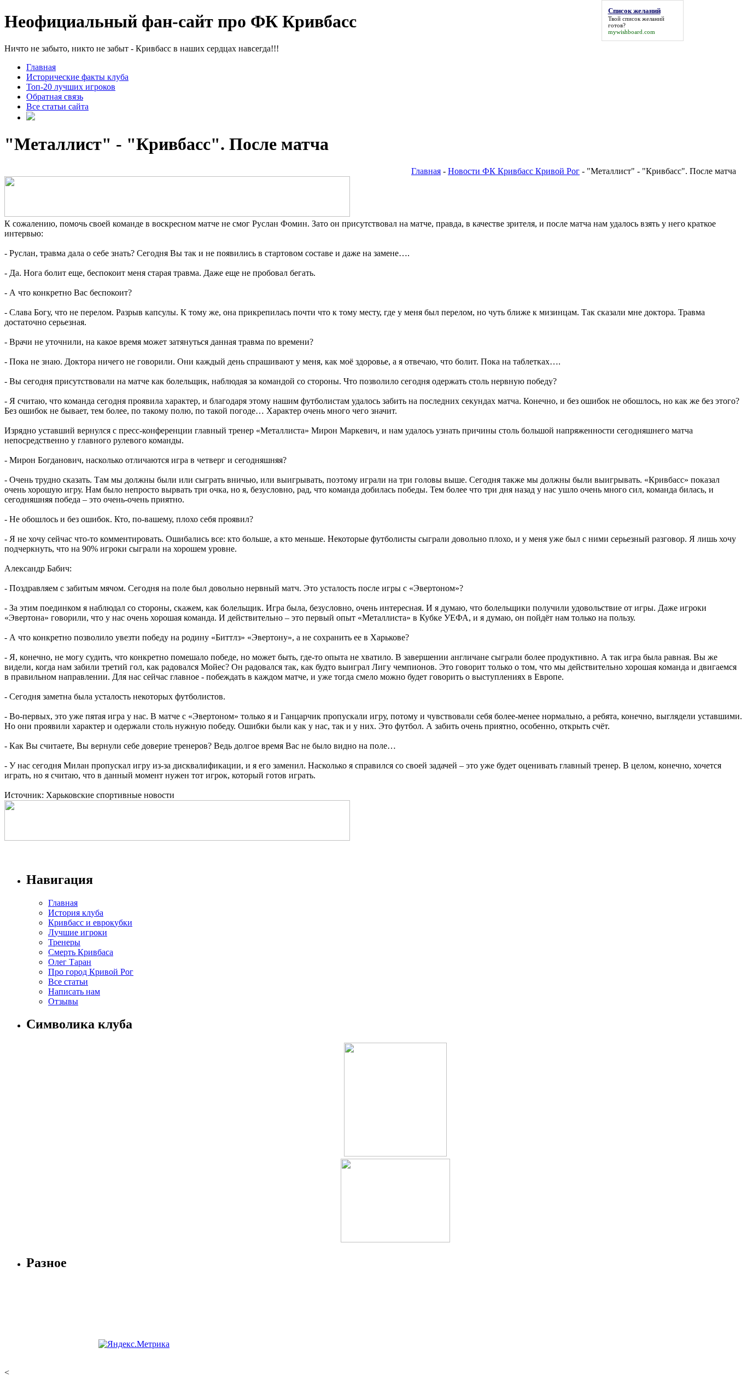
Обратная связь (54, 96)
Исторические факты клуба (77, 77)
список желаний (643, 18)
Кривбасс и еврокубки (90, 922)
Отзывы (63, 1001)
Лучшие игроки (77, 932)
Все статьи (68, 981)
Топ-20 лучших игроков (70, 86)
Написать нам (74, 991)
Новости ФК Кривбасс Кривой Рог (514, 171)
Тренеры (64, 942)
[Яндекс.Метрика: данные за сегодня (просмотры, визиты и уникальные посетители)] (134, 1344)
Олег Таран (69, 962)
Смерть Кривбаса (80, 952)
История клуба (75, 912)
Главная (41, 67)
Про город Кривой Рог (90, 971)
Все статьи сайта (57, 106)
